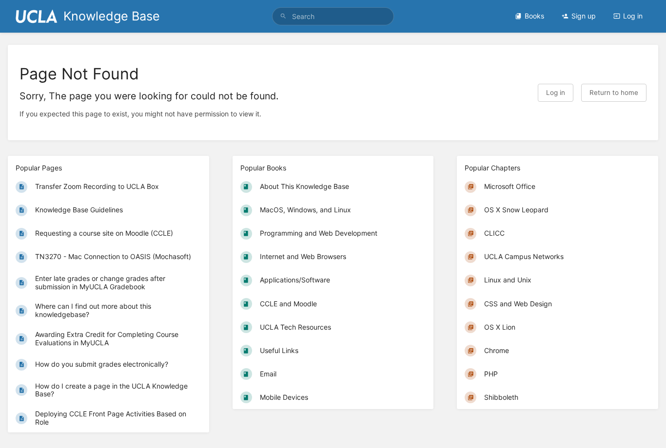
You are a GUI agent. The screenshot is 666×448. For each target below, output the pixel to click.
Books (534, 16)
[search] (333, 16)
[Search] (283, 16)
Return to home (613, 92)
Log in (633, 16)
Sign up (583, 16)
